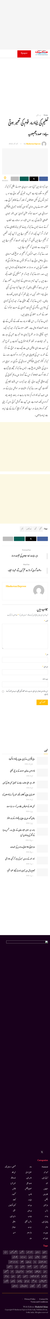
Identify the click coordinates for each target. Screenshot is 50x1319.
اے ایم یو (23, 1257)
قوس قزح (13, 1184)
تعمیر (35, 529)
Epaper (24, 53)
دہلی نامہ (30, 1200)
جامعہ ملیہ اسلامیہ (13, 1262)
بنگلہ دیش (15, 1257)
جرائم (47, 1227)
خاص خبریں (29, 1178)
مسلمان (25, 1277)
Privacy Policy (29, 1299)
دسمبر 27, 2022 (13, 144)
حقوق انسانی (29, 1173)
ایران (30, 1257)
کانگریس (6, 1281)
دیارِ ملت (30, 1205)
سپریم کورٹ (29, 1272)
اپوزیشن (37, 1257)
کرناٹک (44, 1286)
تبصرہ (46, 621)
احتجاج (44, 1252)
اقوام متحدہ (29, 1252)
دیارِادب (30, 1216)
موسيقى (14, 1222)
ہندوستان (15, 1286)
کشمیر (39, 1286)
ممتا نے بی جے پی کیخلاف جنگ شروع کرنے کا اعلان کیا (18, 795)
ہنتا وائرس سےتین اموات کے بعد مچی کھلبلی (22, 771)
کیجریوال (32, 1286)
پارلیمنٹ (19, 1281)
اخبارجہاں (46, 1189)
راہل (45, 1272)
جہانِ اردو (45, 1233)
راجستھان (10, 1267)
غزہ (12, 1272)
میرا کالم (14, 1227)
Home (46, 115)
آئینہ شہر (46, 1173)
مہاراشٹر (6, 1277)
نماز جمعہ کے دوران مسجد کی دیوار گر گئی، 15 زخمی (20, 859)
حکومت (29, 1267)
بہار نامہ (46, 1216)
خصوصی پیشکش (28, 1189)
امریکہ (5, 1252)
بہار (35, 1262)
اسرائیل (38, 1252)
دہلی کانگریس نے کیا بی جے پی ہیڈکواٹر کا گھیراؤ (22, 759)
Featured (45, 1167)
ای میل (45, 667)
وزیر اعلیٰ (27, 1281)
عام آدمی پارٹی (19, 1272)
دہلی (16, 1267)
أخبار (47, 1184)
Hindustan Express (33, 144)
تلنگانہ (22, 1262)
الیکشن (46, 1200)
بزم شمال (46, 1205)
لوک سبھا (44, 1277)
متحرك (14, 1211)
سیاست (30, 1227)
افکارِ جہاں (45, 1194)
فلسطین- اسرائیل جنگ (10, 1167)
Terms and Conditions (39, 1302)
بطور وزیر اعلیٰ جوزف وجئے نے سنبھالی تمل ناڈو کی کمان (19, 783)
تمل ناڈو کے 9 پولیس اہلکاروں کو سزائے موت (21, 806)
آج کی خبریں (45, 1178)
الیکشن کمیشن (13, 1252)
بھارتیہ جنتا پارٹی (42, 1262)
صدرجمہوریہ (28, 529)
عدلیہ (31, 1238)
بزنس (46, 1211)
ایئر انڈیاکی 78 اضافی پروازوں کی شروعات (22, 847)
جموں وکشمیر (43, 1267)
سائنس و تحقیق (28, 1222)
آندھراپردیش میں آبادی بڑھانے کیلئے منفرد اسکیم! (21, 871)
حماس (35, 1267)
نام (46, 654)
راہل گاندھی (37, 1272)
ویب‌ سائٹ (45, 679)
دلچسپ (30, 1194)
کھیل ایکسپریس (12, 1205)
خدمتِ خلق (29, 1184)
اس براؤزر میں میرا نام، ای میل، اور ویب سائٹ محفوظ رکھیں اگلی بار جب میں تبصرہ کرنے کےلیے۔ (27, 693)
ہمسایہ (14, 1233)
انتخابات (44, 1257)
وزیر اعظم (34, 1281)
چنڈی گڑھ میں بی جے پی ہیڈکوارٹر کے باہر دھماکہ (21, 818)
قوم (22, 529)
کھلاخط (14, 1200)
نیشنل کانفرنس (43, 1281)
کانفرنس (14, 1189)
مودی (13, 1277)
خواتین (22, 1267)
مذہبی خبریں (13, 1216)
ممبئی (19, 1277)
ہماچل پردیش (24, 1286)
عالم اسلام (29, 1233)
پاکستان (12, 1281)
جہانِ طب (45, 1238)
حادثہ (30, 1167)
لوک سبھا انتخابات (35, 1277)
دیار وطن (38, 115)
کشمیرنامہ (14, 1194)
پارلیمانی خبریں (45, 1222)
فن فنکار (14, 1173)
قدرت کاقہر (13, 1178)
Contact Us (43, 1299)
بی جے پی (28, 1262)
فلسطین (6, 1272)
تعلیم (40, 529)
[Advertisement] (25, 24)
